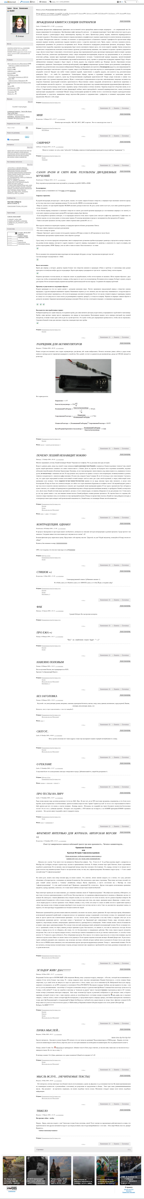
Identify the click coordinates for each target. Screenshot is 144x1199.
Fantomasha (27, 172)
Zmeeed (21, 182)
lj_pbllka (10, 222)
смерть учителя (11, 53)
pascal (22, 150)
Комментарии (23, 8)
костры (18, 155)
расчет (29, 51)
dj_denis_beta (11, 185)
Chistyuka (10, 172)
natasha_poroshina (13, 188)
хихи (41, 720)
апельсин (10, 50)
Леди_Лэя (10, 191)
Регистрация (25, 1)
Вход (33, 1)
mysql (17, 150)
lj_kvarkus (10, 224)
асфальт (16, 152)
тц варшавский (24, 53)
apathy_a (20, 183)
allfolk (9, 183)
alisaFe (26, 182)
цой (29, 53)
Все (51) (30, 164)
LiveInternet (10, 2)
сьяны (46, 513)
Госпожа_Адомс (16, 190)
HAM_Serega (26, 174)
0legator (18, 168)
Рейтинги (44, 1)
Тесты (9, 86)
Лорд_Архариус (23, 191)
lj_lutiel (25, 222)
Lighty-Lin (23, 177)
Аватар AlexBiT (19, 24)
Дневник (125, 21)
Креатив (10, 73)
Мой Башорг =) (12, 88)
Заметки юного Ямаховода (16, 80)
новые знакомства (21, 157)
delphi (9, 150)
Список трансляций (13, 216)
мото (15, 51)
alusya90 (14, 183)
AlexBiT (8, 11)
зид (23, 50)
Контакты (128, 1191)
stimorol (56, 783)
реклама (42, 783)
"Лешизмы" (11, 92)
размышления (49, 822)
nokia (41, 513)
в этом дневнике (14, 140)
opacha (22, 188)
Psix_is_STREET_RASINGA (16, 180)
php (28, 150)
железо (26, 152)
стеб (17, 53)
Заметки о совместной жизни (17, 65)
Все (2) (30, 102)
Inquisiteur (10, 176)
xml (12, 152)
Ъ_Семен (21, 193)
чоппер (9, 55)
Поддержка (118, 2)
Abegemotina (11, 169)
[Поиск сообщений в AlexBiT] (27, 137)
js (15, 150)
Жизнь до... (11, 94)
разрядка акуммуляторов (52, 444)
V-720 (17, 182)
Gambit (14, 174)
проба (25, 51)
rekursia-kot (28, 188)
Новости (10, 69)
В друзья (21, 36)
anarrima (10, 48)
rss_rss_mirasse (18, 222)
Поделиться (125, 108)
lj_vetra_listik (17, 219)
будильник (53, 513)
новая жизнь (20, 51)
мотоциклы (11, 157)
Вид (121, 2)
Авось (53, 1)
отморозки (49, 783)
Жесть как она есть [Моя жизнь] (17, 64)
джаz (15, 50)
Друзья (15, 8)
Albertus (18, 169)
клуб (26, 49)
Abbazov (24, 168)
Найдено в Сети (12, 71)
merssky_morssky (25, 187)
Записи (9, 8)
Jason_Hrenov (18, 176)
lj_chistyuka (23, 221)
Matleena (29, 177)
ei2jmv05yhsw (21, 185)
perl (25, 150)
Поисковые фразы (24, 244)
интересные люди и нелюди (16, 154)
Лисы (16, 191)
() (109, 108)
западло (19, 49)
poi (31, 150)
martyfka (17, 187)
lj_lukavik (10, 219)
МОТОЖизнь (11, 75)
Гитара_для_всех (21, 206)
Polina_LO (16, 179)
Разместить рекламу (129, 1192)
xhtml (9, 152)
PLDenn (9, 179)
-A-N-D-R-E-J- (11, 168)
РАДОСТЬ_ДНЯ (12, 193)
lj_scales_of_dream (13, 221)
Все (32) (30, 147)
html (13, 150)
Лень (21, 48)
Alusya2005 (24, 169)
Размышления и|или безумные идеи (19, 82)
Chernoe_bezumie (20, 171)
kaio (8, 187)
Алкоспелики (11, 206)
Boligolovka (11, 171)
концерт (10, 51)
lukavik (12, 187)
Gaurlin (19, 174)
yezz (8, 190)
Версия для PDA (128, 1189)
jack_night (29, 185)
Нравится (116, 108)
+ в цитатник (59, 26)
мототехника (25, 155)
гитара (21, 152)
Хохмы (9, 67)
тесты (42, 822)
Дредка (23, 190)
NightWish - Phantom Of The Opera (18, 117)
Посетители (22, 242)
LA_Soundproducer (13, 177)
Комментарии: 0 (19, 114)
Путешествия (11, 90)
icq (19, 48)
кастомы (28, 154)
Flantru (9, 174)
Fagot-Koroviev (18, 172)
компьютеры (11, 155)
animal (15, 48)
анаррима (26, 48)
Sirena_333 (11, 182)
